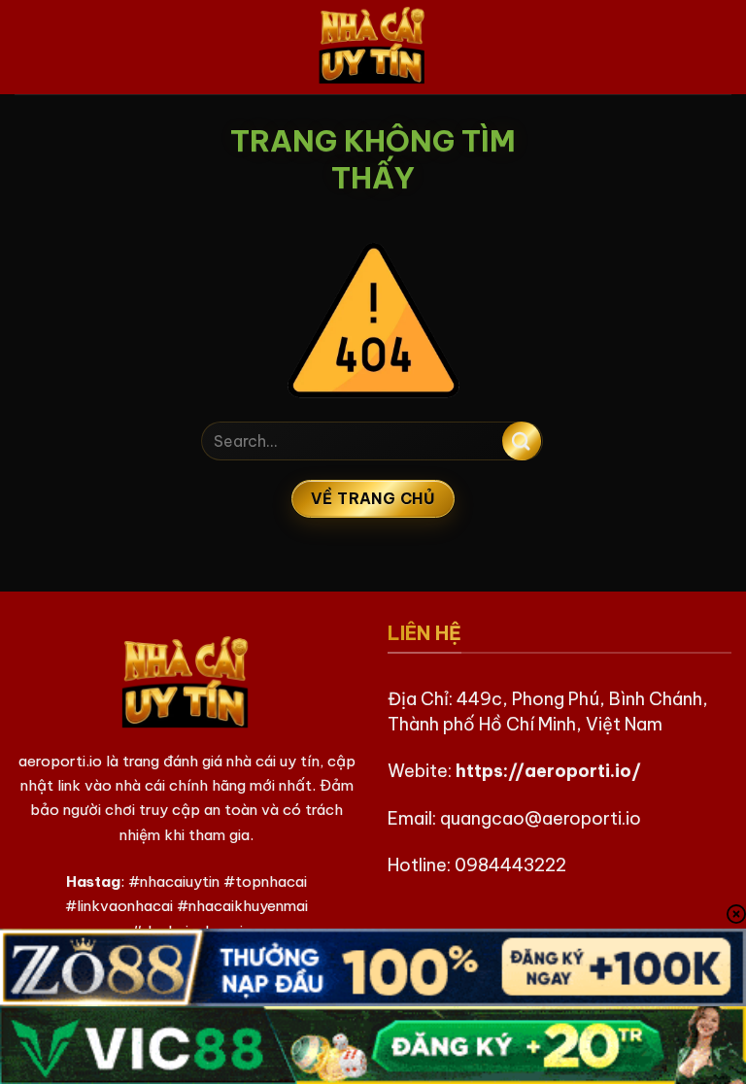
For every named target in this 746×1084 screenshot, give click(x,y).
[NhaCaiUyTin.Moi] (373, 47)
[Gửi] (521, 440)
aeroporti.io (60, 761)
